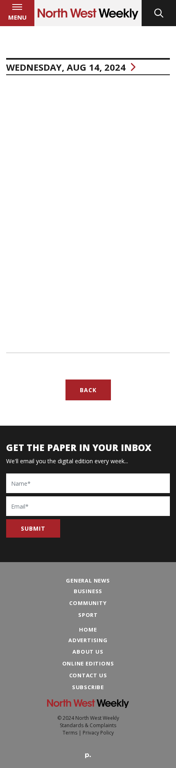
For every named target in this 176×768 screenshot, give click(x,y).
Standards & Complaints (88, 725)
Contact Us (88, 675)
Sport (88, 614)
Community (87, 603)
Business (88, 591)
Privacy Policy (98, 732)
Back (88, 390)
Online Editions (88, 663)
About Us (87, 651)
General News (88, 580)
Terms (70, 732)
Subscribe (88, 687)
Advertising (88, 640)
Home (88, 629)
